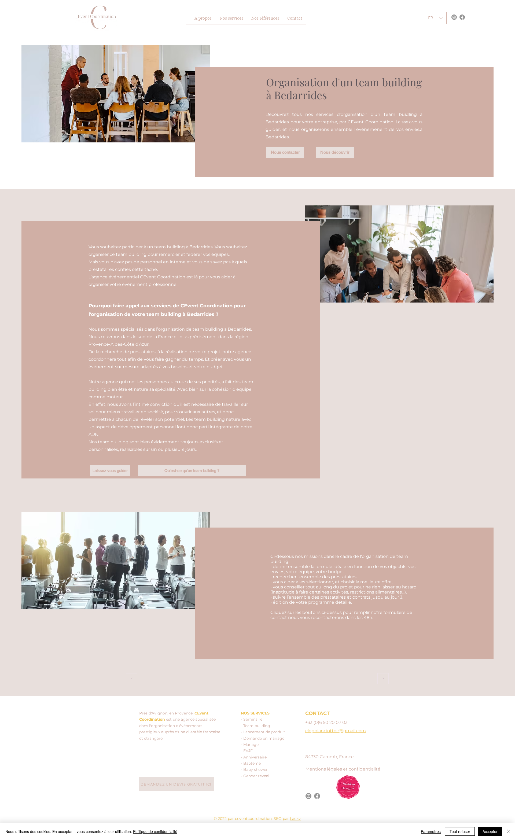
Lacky (295, 818)
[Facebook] (462, 17)
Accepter (490, 831)
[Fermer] (508, 831)
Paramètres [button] (431, 831)
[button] (231, 18)
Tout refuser (460, 831)
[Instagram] (454, 17)
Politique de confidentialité (155, 831)
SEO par (282, 818)
